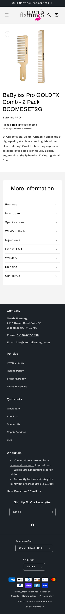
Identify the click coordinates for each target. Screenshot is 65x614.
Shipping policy (44, 601)
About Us (12, 416)
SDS (9, 440)
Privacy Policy (15, 363)
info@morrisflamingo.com (33, 342)
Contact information (34, 607)
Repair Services (16, 432)
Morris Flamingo (30, 592)
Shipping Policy (16, 378)
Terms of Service (17, 386)
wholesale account (22, 465)
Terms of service (25, 601)
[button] (7, 15)
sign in (16, 124)
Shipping (7, 129)
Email (33, 491)
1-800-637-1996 (28, 335)
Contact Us (13, 424)
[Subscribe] (51, 512)
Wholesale (13, 408)
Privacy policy (47, 596)
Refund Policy (15, 370)
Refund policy (29, 596)
